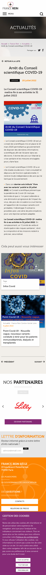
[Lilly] (23, 406)
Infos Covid (9, 286)
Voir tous (23, 392)
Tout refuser (23, 565)
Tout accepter (23, 560)
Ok (25, 449)
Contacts (19, 501)
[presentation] (3, 406)
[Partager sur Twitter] (39, 50)
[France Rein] (10, 5)
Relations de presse (19, 508)
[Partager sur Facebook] (43, 50)
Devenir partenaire (23, 422)
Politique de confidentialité (27, 537)
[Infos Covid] (23, 269)
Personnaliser (23, 570)
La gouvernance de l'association (18, 482)
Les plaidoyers (9, 477)
